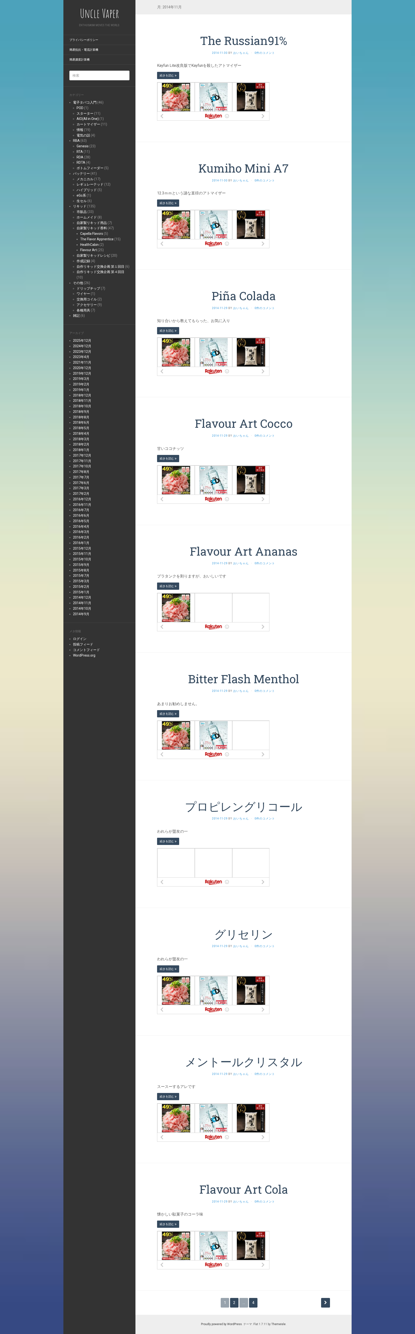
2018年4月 (81, 433)
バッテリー (81, 173)
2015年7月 (81, 575)
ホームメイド (87, 217)
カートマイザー (88, 124)
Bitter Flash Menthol (243, 678)
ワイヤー (83, 294)
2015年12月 (82, 548)
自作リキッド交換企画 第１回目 (100, 266)
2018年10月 (82, 406)
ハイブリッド (87, 190)
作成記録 (83, 261)
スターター (85, 113)
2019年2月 (81, 384)
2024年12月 (82, 346)
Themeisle (278, 1324)
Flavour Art (88, 250)
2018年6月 (81, 422)
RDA (80, 157)
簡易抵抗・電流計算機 (83, 49)
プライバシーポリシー (83, 40)
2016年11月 (82, 505)
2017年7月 (81, 477)
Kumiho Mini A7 (243, 168)
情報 (80, 130)
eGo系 (81, 195)
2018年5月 (81, 428)
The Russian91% (243, 40)
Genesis (83, 146)
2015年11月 (82, 554)
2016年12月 (82, 499)
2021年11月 (82, 362)
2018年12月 (82, 395)
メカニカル (85, 179)
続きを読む (167, 75)
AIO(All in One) (88, 119)
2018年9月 (81, 412)
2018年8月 (81, 417)
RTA (80, 152)
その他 (78, 283)
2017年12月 (82, 455)
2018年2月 (81, 444)
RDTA (81, 162)
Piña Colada (244, 295)
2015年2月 (81, 587)
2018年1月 (81, 450)
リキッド (79, 206)
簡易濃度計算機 (79, 59)
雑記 (76, 315)
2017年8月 (81, 472)
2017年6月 (81, 483)
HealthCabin (89, 245)
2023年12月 (82, 352)
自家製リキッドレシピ (93, 255)
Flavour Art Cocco (244, 423)
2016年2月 (81, 537)
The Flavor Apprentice (97, 239)
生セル (82, 201)
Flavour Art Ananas (244, 551)
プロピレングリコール (243, 806)
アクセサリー (87, 305)
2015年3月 (81, 581)
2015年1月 (81, 592)
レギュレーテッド (90, 184)
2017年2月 (81, 494)
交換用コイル (87, 299)
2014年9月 (81, 614)
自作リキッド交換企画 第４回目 (100, 272)
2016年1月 (81, 543)
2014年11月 (82, 603)
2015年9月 (81, 565)
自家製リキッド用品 (92, 223)
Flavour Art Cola (243, 1189)
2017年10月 (82, 466)
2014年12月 (82, 597)
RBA (76, 141)
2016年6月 (81, 515)
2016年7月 (81, 510)
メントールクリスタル (243, 1061)
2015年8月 (81, 570)
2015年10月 (82, 559)
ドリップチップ (88, 288)
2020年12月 (82, 368)
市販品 (82, 212)
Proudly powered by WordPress (221, 1324)
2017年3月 (81, 488)
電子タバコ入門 (85, 102)
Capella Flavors (91, 234)
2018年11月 (82, 401)
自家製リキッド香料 (92, 228)
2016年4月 (81, 526)
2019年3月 (81, 379)
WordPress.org (84, 655)
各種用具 (83, 310)
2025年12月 (82, 340)
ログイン (79, 639)
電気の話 (83, 135)
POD (80, 108)
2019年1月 (81, 390)
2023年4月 (81, 357)
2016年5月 (81, 521)
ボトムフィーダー (90, 168)
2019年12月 (82, 373)
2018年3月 (81, 439)
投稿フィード (83, 644)
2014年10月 (82, 608)
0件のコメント (265, 53)
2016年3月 (81, 532)
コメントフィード (86, 650)
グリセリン (243, 934)
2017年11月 (82, 461)
